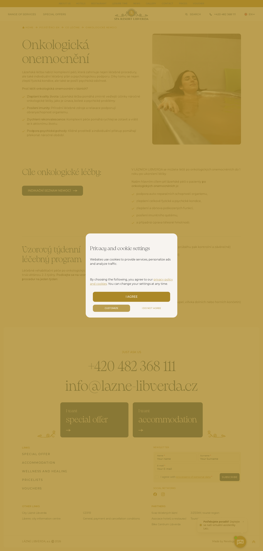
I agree (132, 296)
